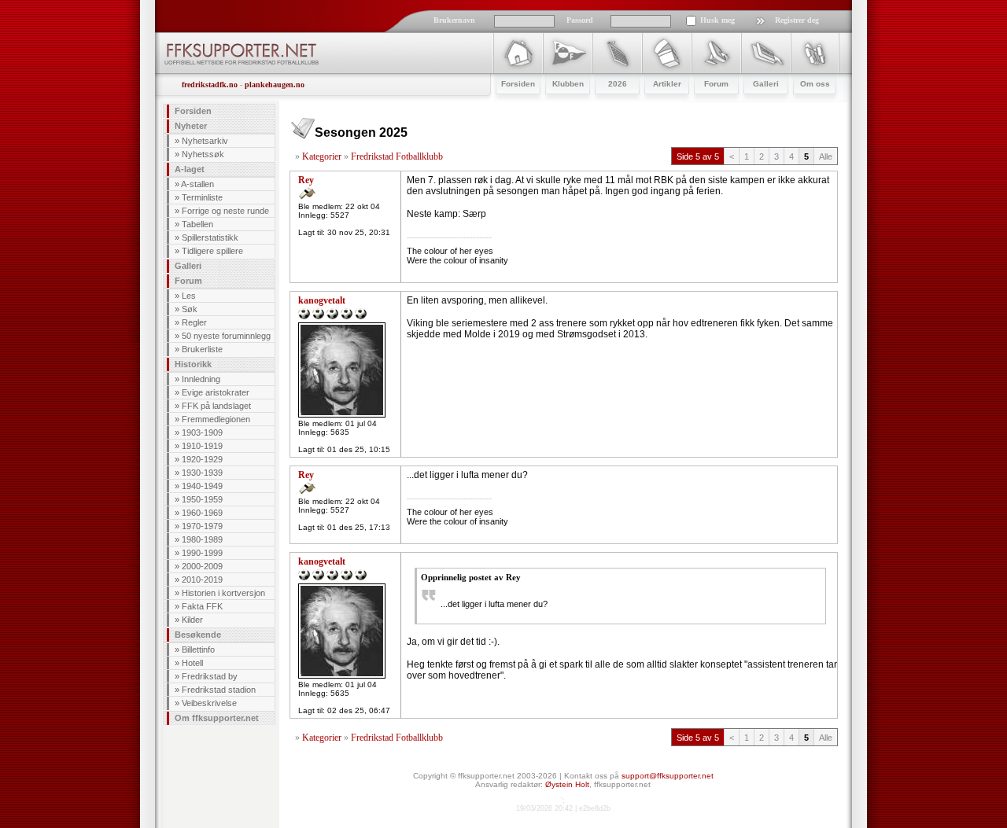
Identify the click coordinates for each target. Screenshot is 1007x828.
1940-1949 (202, 486)
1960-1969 (202, 512)
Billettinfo (198, 649)
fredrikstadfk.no (210, 84)
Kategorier (321, 156)
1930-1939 (202, 472)
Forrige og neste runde (225, 210)
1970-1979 (202, 526)
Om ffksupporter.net (217, 718)
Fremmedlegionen (216, 419)
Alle (825, 156)
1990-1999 (202, 553)
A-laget (190, 169)
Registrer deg (797, 20)
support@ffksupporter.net (668, 775)
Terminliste (202, 197)
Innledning (201, 379)
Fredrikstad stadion (219, 689)
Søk (189, 309)
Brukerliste (202, 349)
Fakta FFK (202, 606)
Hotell (192, 663)
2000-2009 (202, 566)
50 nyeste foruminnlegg (226, 335)
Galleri (188, 265)
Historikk (193, 364)
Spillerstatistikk (210, 237)
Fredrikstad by (210, 676)
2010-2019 (202, 579)
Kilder (192, 619)
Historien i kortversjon (223, 593)
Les (189, 295)
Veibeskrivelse (209, 703)
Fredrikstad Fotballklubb (397, 156)
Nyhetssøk (203, 154)
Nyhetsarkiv (205, 140)
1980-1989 (202, 539)
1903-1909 (202, 432)
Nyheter (191, 126)
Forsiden (193, 111)
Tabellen (197, 224)
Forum (188, 280)
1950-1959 (202, 499)
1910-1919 (202, 446)
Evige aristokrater (215, 392)
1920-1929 (202, 459)
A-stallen (197, 184)
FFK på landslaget (216, 405)
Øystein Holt (567, 784)
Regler (194, 322)
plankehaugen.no (274, 84)
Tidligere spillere (212, 251)
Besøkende (198, 634)
